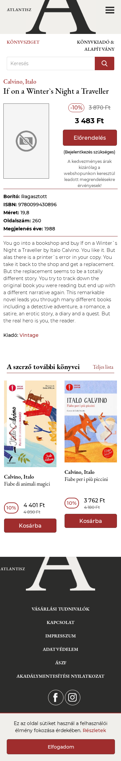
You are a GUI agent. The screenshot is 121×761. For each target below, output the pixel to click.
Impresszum (60, 636)
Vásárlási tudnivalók (60, 609)
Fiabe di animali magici (27, 484)
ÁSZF (60, 663)
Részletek (94, 730)
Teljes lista (103, 366)
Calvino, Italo (19, 81)
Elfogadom (61, 747)
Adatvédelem (60, 649)
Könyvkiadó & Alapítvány (95, 45)
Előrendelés (90, 138)
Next (108, 433)
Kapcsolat (61, 622)
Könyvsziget (23, 42)
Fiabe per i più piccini (86, 479)
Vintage (29, 335)
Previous (12, 433)
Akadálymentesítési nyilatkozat (60, 676)
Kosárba (30, 526)
